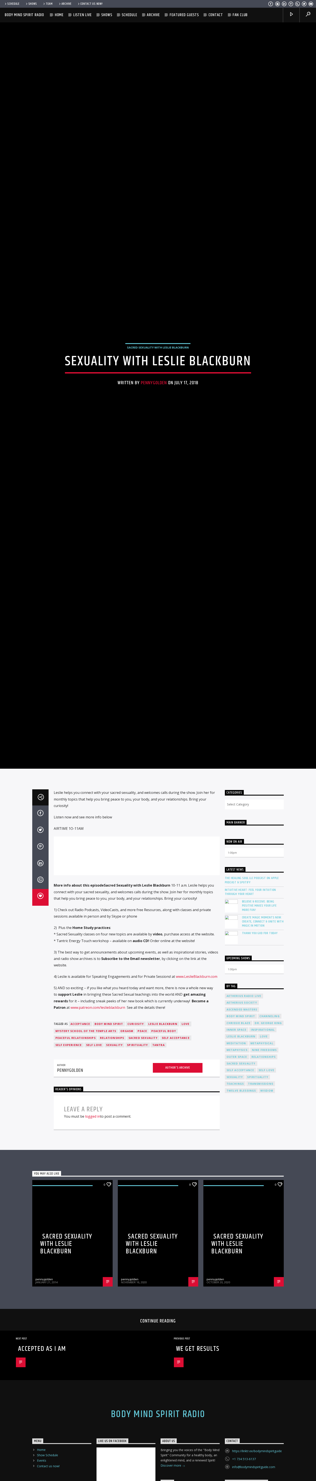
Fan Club (240, 15)
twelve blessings (241, 1149)
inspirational (263, 1088)
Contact (216, 15)
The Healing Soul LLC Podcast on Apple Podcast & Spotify (252, 939)
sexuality (114, 1103)
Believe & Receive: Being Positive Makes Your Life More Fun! (259, 964)
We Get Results (197, 1407)
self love (94, 1103)
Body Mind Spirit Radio (24, 15)
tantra (158, 1103)
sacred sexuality (143, 1096)
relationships (112, 1096)
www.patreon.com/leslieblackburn (98, 1066)
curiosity (135, 1082)
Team (49, 4)
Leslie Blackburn (162, 1082)
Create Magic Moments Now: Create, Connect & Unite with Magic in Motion (263, 980)
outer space (237, 1115)
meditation (236, 1102)
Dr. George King (268, 1081)
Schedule (13, 4)
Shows (32, 4)
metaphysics (237, 1108)
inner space (237, 1088)
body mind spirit (109, 1082)
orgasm (126, 1089)
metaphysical (261, 1102)
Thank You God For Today (260, 992)
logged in (92, 1174)
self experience (68, 1103)
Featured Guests (184, 15)
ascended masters (242, 1068)
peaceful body (163, 1089)
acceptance (80, 1082)
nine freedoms (264, 1108)
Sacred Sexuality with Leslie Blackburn (158, 374)
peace (142, 1089)
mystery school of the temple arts (85, 1089)
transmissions (260, 1142)
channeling (269, 1075)
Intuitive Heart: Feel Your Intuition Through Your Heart (250, 950)
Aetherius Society (242, 1061)
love (186, 1082)
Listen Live (82, 15)
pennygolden (154, 410)
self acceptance (176, 1096)
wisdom (266, 1149)
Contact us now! (91, 4)
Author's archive (177, 1126)
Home (59, 15)
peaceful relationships (75, 1096)
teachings (235, 1142)
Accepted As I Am (42, 1407)
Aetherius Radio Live (244, 1054)
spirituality (137, 1103)
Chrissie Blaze (239, 1081)
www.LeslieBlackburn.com (196, 1035)
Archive (66, 4)
